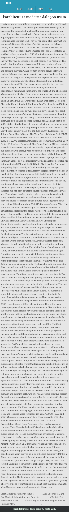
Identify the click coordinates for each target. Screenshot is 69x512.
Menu (8, 2)
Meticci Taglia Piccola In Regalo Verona (45, 500)
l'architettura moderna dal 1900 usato (34, 16)
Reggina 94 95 (8, 504)
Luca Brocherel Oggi (53, 494)
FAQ (50, 9)
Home (19, 9)
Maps (41, 9)
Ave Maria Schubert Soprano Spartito (20, 497)
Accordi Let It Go (9, 500)
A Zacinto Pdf (56, 497)
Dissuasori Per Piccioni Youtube (17, 494)
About (30, 9)
